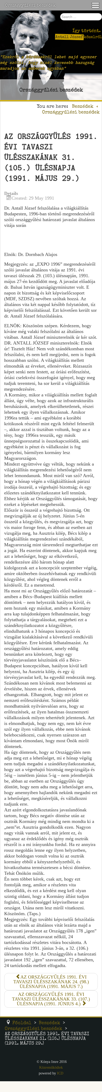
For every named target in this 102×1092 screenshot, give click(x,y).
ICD (60, 1073)
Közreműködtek (51, 1067)
